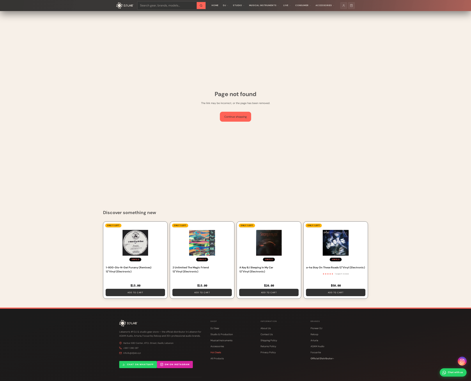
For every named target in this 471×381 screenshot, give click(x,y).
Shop (213, 321)
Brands (315, 321)
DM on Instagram (177, 364)
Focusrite (316, 352)
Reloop (314, 334)
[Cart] (351, 5)
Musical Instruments (263, 5)
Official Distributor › (322, 358)
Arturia (314, 340)
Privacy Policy (268, 352)
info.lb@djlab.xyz (132, 353)
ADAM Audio (317, 346)
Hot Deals (215, 352)
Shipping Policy (269, 340)
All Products (217, 358)
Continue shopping (235, 116)
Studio (237, 5)
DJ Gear (214, 328)
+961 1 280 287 (130, 348)
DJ (224, 5)
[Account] (343, 5)
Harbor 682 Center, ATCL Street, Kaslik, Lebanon (148, 343)
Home (215, 5)
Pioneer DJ (316, 328)
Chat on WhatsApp (140, 364)
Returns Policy (268, 346)
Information (269, 321)
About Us (266, 328)
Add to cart (135, 292)
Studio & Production (221, 334)
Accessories (324, 5)
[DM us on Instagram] (462, 361)
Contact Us (267, 334)
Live (285, 5)
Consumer (302, 5)
